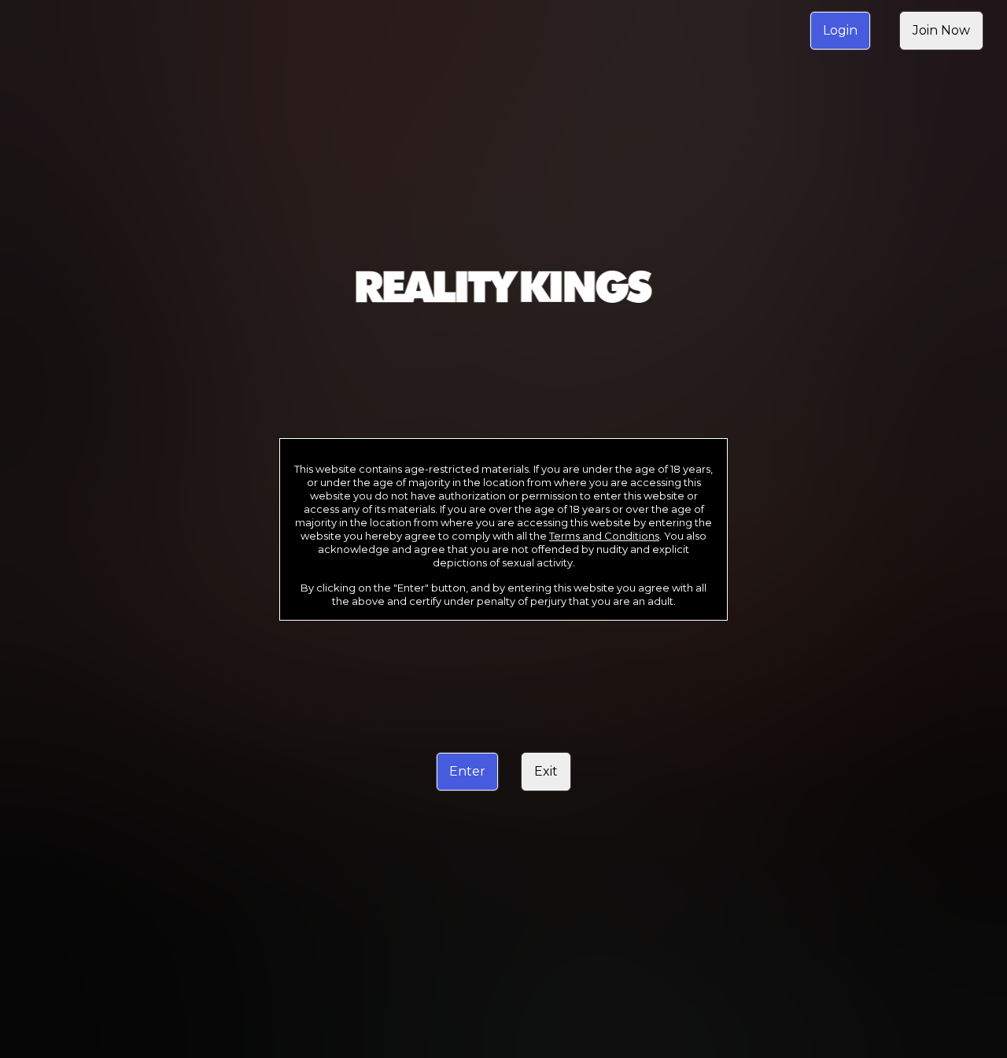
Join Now (941, 30)
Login (840, 30)
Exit (546, 771)
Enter (467, 771)
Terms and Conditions (604, 535)
